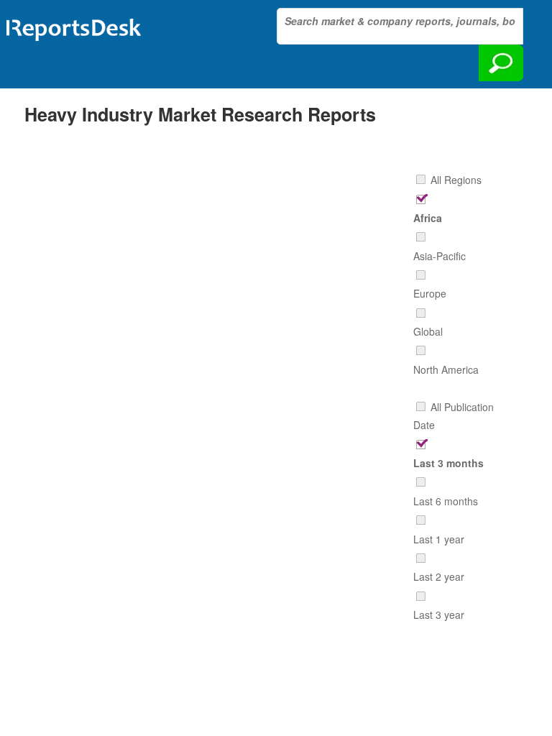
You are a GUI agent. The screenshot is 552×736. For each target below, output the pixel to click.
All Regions (456, 179)
